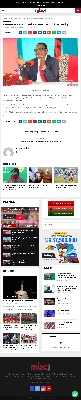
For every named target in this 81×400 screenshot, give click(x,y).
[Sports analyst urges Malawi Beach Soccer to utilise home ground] (11, 318)
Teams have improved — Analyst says (65, 323)
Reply (54, 347)
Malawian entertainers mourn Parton (67, 300)
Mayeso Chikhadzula (11, 27)
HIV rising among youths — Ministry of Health (38, 186)
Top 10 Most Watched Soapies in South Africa (29, 347)
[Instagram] (43, 388)
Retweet (60, 347)
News (9, 21)
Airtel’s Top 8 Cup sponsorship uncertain (40, 131)
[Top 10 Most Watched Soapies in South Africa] (29, 338)
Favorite (66, 347)
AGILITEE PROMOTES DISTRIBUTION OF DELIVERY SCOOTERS (10, 348)
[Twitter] (37, 388)
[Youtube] (49, 388)
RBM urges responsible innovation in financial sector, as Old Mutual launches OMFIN (67, 275)
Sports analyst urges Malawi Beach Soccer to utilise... (11, 327)
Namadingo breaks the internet (18, 301)
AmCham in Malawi (63, 310)
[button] (75, 394)
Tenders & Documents (57, 2)
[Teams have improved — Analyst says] (49, 325)
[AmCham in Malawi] (49, 313)
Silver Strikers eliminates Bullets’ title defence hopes (65, 186)
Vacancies (45, 2)
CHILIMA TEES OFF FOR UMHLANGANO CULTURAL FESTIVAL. (28, 327)
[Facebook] (32, 388)
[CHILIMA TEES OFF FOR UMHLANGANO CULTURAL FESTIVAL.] (29, 318)
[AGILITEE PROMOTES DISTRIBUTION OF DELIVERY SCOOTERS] (11, 338)
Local (5, 21)
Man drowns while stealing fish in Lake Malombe (40, 141)
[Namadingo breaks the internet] (20, 287)
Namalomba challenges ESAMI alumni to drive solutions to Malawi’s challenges (67, 288)
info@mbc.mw (44, 382)
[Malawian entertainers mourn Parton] (49, 301)
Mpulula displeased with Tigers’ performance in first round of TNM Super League (14, 187)
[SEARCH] (75, 224)
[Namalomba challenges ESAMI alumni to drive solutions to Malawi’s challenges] (49, 289)
